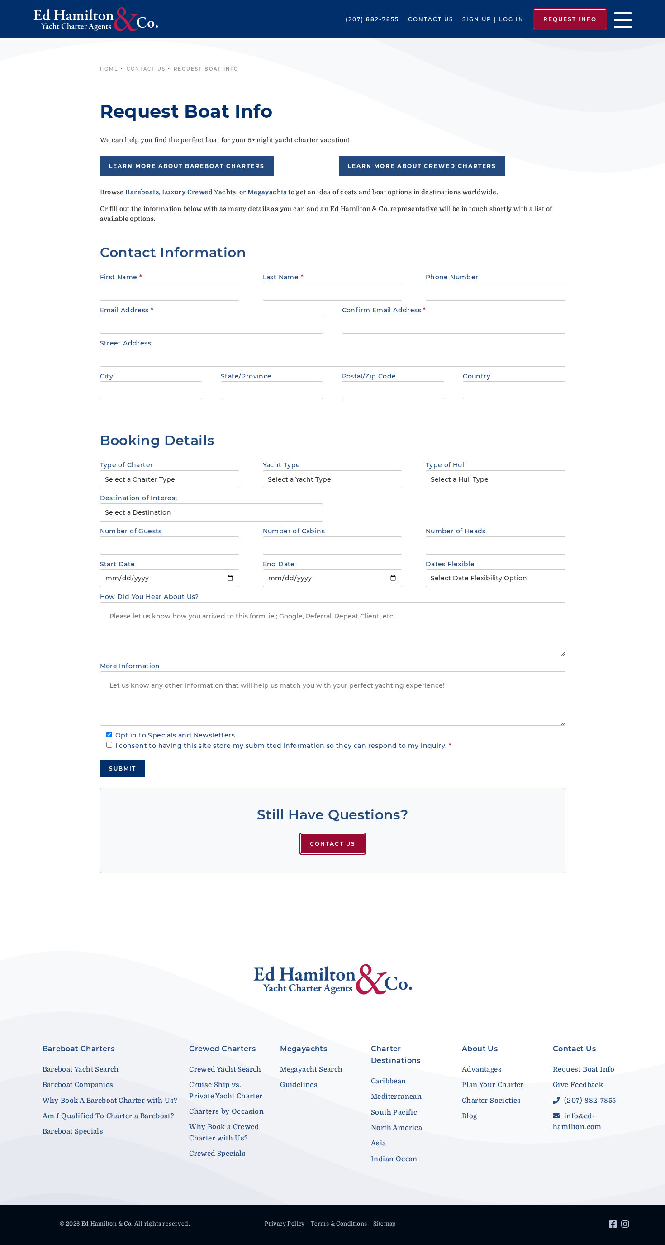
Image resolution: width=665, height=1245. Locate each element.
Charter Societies (491, 1101)
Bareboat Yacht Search (81, 1069)
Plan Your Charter (493, 1085)
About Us (480, 1048)
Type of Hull (446, 465)
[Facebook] (614, 1225)
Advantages (482, 1069)
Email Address (127, 310)
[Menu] (619, 19)
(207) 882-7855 (372, 19)
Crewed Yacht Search (225, 1069)
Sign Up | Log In (493, 19)
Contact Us (430, 19)
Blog (469, 1116)
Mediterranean (396, 1096)
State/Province (246, 376)
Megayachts (303, 1048)
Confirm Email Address (384, 310)
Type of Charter (126, 465)
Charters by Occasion (226, 1111)
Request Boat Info (584, 1069)
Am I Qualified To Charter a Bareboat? (108, 1116)
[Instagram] (626, 1225)
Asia (378, 1143)
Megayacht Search (311, 1069)
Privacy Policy (285, 1224)
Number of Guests (131, 531)
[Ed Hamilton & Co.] (95, 19)
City (107, 376)
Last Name (283, 277)
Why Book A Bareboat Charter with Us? (110, 1101)
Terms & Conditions (339, 1224)
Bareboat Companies (78, 1085)
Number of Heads (456, 531)
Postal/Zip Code (369, 376)
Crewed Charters (222, 1048)
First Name (121, 277)
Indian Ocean (394, 1159)
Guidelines (299, 1085)
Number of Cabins (294, 531)
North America (396, 1128)
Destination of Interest (139, 498)
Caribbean (388, 1081)
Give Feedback (578, 1085)
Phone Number (452, 277)
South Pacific (394, 1112)
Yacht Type (281, 465)
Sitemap (384, 1224)
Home (109, 69)
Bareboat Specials (73, 1131)
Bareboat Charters (79, 1048)
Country (476, 376)
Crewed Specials (217, 1153)
